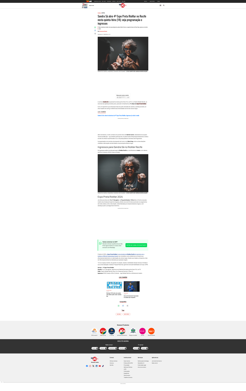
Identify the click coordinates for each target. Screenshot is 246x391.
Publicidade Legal (142, 365)
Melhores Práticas (128, 367)
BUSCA (145, 1)
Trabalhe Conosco (128, 377)
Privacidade (126, 365)
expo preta (126, 314)
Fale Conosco (127, 375)
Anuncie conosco (142, 367)
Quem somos (127, 361)
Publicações (127, 371)
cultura (119, 314)
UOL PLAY (119, 1)
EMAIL (158, 1)
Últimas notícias (113, 361)
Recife (94, 348)
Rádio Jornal (155, 363)
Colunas (112, 363)
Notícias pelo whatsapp (143, 361)
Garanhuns (112, 348)
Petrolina (122, 348)
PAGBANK (109, 1)
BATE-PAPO (152, 1)
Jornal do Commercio (157, 361)
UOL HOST (104, 1)
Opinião (111, 365)
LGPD (125, 369)
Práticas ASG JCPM (128, 363)
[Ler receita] (118, 97)
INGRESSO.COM (97, 1)
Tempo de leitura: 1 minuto (122, 97)
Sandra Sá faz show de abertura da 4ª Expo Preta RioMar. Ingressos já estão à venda (118, 115)
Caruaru (103, 348)
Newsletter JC (141, 363)
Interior (144, 348)
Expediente (126, 373)
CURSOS (114, 1)
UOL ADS (123, 1)
